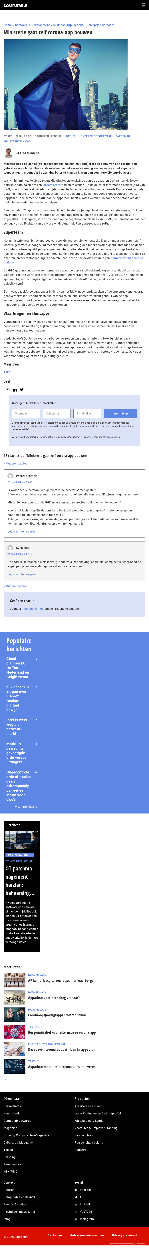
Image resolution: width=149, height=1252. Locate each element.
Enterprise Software (101, 25)
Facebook (86, 1190)
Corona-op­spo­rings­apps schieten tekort (57, 1015)
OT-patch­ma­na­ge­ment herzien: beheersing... (20, 881)
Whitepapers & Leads (88, 1120)
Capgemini (123, 136)
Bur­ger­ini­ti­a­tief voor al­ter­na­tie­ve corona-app (62, 1032)
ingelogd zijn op (33, 608)
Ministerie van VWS (17, 141)
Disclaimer (54, 1235)
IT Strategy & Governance (47, 1044)
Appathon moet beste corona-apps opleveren (62, 1066)
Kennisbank (12, 1113)
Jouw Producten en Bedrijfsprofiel (97, 1113)
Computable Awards (17, 1120)
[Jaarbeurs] (126, 1247)
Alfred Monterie (28, 153)
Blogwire (80, 1150)
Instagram (87, 1219)
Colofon (9, 1190)
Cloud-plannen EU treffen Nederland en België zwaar (17, 667)
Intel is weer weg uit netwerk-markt (16, 727)
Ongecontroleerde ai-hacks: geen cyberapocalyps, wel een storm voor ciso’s (18, 786)
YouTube (86, 1211)
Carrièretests (12, 1106)
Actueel (71, 136)
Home (8, 25)
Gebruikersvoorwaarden (87, 1235)
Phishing (10, 1157)
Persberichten (83, 1135)
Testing (34, 1026)
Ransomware (12, 1164)
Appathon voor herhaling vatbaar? (54, 997)
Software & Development (32, 25)
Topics (8, 1150)
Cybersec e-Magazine (18, 1142)
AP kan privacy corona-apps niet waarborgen (61, 980)
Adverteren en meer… (88, 1106)
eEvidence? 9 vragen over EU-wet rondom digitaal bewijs (17, 698)
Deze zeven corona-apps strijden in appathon (61, 1049)
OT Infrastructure (19, 861)
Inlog (7, 1219)
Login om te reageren (22, 531)
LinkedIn (86, 1204)
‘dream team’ (52, 185)
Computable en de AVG (19, 1197)
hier (91, 437)
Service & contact (15, 1204)
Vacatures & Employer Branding (96, 1128)
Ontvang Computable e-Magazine (26, 1135)
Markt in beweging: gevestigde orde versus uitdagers (16, 753)
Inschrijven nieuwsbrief (19, 1211)
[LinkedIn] (15, 389)
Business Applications (68, 25)
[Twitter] (21, 389)
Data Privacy (37, 975)
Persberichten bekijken (89, 1142)
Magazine (10, 1128)
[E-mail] (7, 389)
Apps (7, 372)
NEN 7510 (10, 1171)
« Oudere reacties (15, 463)
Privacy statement (124, 1235)
